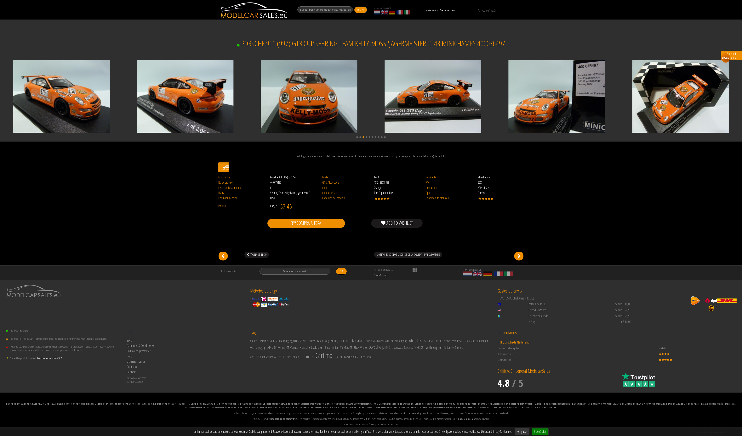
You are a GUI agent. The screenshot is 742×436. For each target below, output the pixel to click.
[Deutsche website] (392, 12)
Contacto (132, 366)
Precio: (222, 206)
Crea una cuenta (448, 10)
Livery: (221, 193)
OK (341, 271)
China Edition (292, 357)
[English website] (384, 12)
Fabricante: (431, 177)
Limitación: (431, 188)
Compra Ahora (308, 223)
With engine (434, 347)
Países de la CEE (537, 304)
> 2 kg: (531, 321)
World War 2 (458, 341)
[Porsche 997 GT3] (223, 256)
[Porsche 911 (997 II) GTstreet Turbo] (519, 256)
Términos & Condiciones (141, 345)
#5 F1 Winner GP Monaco (285, 347)
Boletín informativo (228, 271)
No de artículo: (225, 183)
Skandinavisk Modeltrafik (376, 341)
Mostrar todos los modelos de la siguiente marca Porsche (408, 254)
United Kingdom (537, 310)
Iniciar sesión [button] (432, 10)
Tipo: (428, 193)
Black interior (331, 347)
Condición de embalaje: (438, 198)
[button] (357, 137)
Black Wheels (360, 347)
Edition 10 (448, 347)
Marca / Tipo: (225, 177)
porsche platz (379, 346)
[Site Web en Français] (400, 12)
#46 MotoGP (346, 347)
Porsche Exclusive (311, 347)
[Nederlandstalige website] (377, 12)
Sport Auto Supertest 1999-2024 (408, 347)
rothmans (306, 356)
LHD (269, 347)
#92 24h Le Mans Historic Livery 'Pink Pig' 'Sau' (321, 341)
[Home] (254, 10)
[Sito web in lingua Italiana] (407, 12)
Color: (325, 188)
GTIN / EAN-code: (331, 183)
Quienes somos (136, 361)
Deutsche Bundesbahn (477, 341)
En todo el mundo (538, 316)
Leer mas (394, 424)
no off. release (443, 341)
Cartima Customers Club (262, 341)
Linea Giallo (366, 357)
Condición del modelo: (333, 198)
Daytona (459, 347)
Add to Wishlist (399, 223)
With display (256, 347)
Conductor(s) (328, 193)
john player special (420, 340)
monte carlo (354, 340)
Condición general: (227, 198)
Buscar (360, 10)
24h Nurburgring (399, 341)
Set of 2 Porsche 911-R (347, 357)
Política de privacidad (139, 350)
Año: (428, 183)
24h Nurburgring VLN (286, 341)
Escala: (325, 177)
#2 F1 (281, 357)
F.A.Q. (130, 356)
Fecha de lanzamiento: (230, 188)
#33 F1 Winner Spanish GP (263, 357)
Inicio (130, 340)
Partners (132, 371)
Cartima (323, 355)
